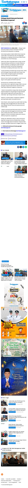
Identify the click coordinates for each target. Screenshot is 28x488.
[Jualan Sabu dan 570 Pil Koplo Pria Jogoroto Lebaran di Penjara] (7, 156)
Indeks (2, 479)
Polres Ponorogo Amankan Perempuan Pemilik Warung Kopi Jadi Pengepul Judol (7, 265)
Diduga (15, 135)
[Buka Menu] (24, 2)
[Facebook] (18, 147)
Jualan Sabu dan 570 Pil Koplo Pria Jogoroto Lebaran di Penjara (6, 162)
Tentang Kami (16, 480)
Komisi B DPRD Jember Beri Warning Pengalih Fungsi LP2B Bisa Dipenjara (21, 162)
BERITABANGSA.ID (6, 48)
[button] (22, 2)
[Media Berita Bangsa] (10, 2)
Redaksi (19, 479)
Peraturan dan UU (4, 16)
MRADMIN (5, 22)
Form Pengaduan (13, 482)
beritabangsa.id (5, 127)
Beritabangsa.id (18, 134)
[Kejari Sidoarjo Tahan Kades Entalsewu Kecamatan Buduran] (21, 169)
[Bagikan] (26, 23)
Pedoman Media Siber (6, 480)
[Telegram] (23, 147)
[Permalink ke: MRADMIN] (2, 23)
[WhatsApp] (26, 147)
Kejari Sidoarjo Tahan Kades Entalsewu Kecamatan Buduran (20, 176)
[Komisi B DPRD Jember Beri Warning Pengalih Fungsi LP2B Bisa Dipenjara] (21, 156)
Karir (20, 482)
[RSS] (2, 474)
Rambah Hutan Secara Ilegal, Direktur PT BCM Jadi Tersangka (20, 279)
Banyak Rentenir (9, 134)
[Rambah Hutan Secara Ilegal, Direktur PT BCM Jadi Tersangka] (21, 272)
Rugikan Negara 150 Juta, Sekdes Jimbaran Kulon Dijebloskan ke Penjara (7, 279)
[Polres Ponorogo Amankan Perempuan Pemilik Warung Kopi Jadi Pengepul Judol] (7, 214)
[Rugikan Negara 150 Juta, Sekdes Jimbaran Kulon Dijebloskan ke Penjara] (7, 272)
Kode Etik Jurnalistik (10, 479)
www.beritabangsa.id (7, 484)
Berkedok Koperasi (7, 135)
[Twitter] (21, 147)
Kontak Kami (4, 482)
